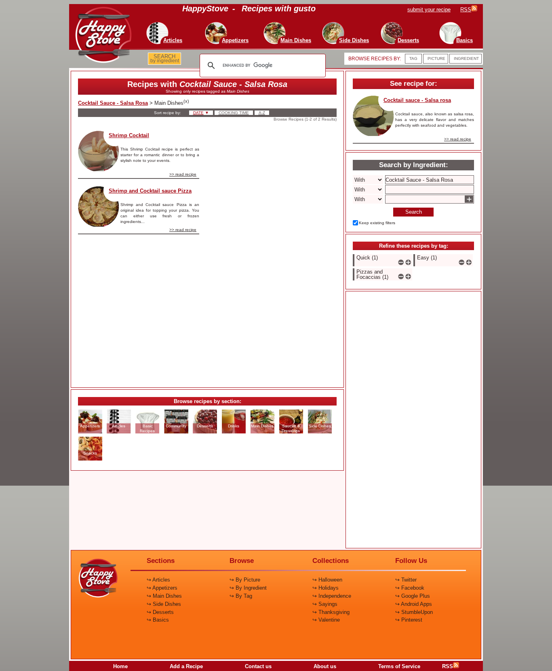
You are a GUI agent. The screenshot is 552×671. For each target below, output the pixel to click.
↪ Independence (331, 596)
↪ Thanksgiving (331, 612)
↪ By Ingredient (248, 588)
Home (120, 666)
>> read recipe (182, 174)
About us (325, 666)
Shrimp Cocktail (129, 135)
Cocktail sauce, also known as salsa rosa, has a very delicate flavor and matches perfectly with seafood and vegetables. (434, 119)
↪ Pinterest (408, 620)
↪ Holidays (325, 588)
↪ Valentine (326, 620)
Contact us (258, 666)
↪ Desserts (160, 612)
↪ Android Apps (413, 604)
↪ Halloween (327, 580)
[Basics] (447, 24)
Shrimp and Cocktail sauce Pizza (150, 191)
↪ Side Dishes (164, 604)
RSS (447, 666)
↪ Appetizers (162, 588)
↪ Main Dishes (164, 596)
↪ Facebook (409, 588)
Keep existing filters (377, 223)
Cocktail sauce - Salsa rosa (417, 100)
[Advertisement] (274, 252)
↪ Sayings (324, 604)
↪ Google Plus (412, 596)
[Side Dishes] (337, 24)
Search (413, 212)
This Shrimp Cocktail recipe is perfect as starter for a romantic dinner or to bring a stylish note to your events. (159, 155)
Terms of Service (399, 666)
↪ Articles (158, 580)
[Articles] (155, 24)
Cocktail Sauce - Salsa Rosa (113, 103)
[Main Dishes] (278, 24)
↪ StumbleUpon (414, 612)
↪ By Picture (245, 580)
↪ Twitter (406, 580)
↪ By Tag (241, 596)
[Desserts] (391, 24)
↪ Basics (158, 620)
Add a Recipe (186, 666)
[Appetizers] (217, 24)
